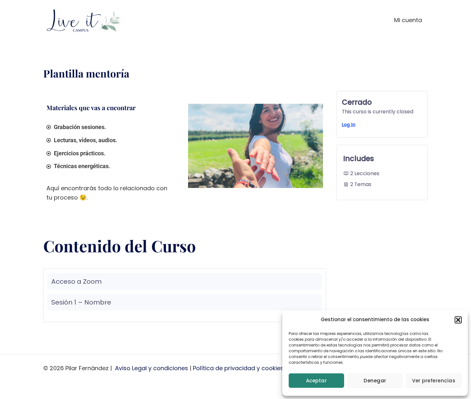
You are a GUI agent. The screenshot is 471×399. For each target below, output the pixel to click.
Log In (348, 125)
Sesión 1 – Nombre (81, 302)
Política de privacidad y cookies (238, 368)
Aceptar (316, 380)
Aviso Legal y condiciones (151, 368)
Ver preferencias (433, 380)
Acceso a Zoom (76, 281)
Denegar (375, 380)
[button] (458, 320)
